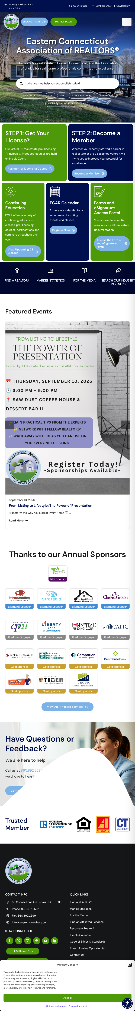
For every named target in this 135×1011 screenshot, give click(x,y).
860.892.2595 (30, 909)
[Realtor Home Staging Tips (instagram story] (67, 322)
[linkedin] (54, 940)
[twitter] (18, 940)
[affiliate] (103, 817)
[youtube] (45, 940)
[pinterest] (36, 940)
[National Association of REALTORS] (56, 822)
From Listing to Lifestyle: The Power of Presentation (50, 505)
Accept (67, 997)
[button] (129, 965)
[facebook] (9, 940)
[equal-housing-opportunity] (83, 818)
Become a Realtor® (34, 21)
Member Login (63, 21)
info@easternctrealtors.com (30, 922)
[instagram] (27, 940)
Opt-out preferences (56, 1006)
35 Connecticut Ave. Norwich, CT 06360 (37, 902)
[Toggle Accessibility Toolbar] (127, 1003)
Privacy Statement (78, 1006)
